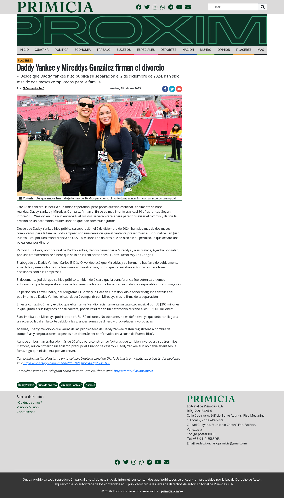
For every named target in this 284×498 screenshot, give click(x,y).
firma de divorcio (47, 385)
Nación (188, 50)
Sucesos (124, 50)
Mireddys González (71, 385)
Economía (83, 50)
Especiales (146, 50)
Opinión (224, 50)
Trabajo (104, 50)
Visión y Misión (28, 407)
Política (61, 50)
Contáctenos (26, 412)
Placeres (244, 50)
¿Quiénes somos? (29, 402)
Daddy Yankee (26, 385)
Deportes (168, 50)
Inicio (24, 50)
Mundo (205, 50)
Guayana (41, 50)
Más (261, 50)
